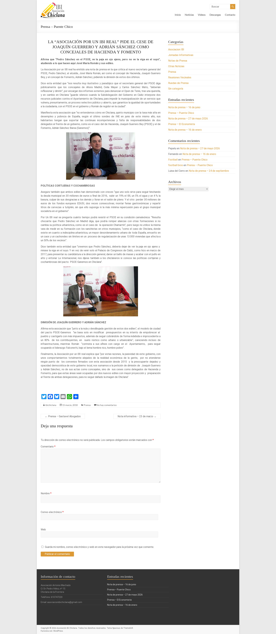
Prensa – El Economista (181, 124)
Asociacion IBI (176, 49)
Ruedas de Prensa (178, 83)
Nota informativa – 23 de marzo (137, 416)
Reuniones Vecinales (179, 77)
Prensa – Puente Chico (181, 112)
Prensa (87, 405)
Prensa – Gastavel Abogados (63, 416)
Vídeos (202, 14)
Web (43, 529)
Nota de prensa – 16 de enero (185, 129)
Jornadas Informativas (180, 55)
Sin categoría (175, 88)
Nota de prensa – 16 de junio (184, 107)
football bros (175, 165)
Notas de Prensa (177, 60)
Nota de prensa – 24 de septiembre (209, 170)
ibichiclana (50, 405)
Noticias (189, 14)
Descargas (215, 14)
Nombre (46, 493)
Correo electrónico (52, 512)
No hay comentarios (107, 405)
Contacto (230, 14)
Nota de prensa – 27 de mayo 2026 (188, 118)
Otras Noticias (176, 66)
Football (173, 159)
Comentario (48, 446)
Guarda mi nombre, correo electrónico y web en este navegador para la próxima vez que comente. (99, 546)
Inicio (178, 14)
